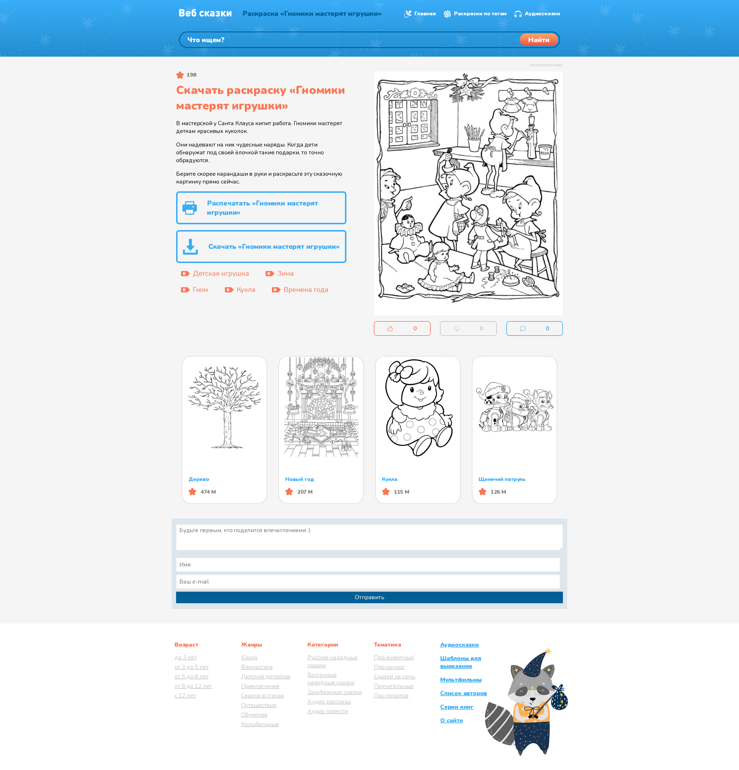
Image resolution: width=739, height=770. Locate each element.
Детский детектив (265, 676)
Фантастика (257, 667)
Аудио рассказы (329, 702)
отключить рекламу (546, 65)
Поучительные (394, 686)
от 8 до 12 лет (193, 686)
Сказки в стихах (262, 695)
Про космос (389, 667)
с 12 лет (185, 695)
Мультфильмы (461, 680)
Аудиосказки (542, 13)
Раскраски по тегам (480, 13)
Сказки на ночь (394, 676)
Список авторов (463, 693)
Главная (425, 13)
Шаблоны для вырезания (460, 662)
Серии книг (456, 707)
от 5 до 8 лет (191, 676)
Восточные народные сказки (330, 678)
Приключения (260, 686)
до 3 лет (186, 657)
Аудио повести (327, 711)
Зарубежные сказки (334, 692)
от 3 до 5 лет (191, 667)
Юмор (249, 657)
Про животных (394, 657)
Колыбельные (260, 724)
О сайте (451, 720)
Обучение (254, 715)
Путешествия (259, 705)
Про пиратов (391, 695)
